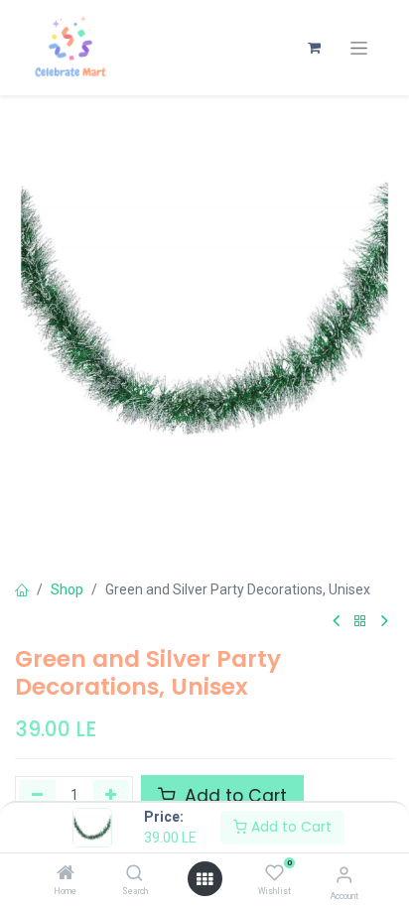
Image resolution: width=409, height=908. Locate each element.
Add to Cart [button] (233, 796)
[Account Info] (344, 874)
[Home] (65, 874)
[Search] (134, 874)
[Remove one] (37, 796)
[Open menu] (204, 879)
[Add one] (111, 796)
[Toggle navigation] (359, 48)
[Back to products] (360, 621)
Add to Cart (289, 827)
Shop (67, 589)
